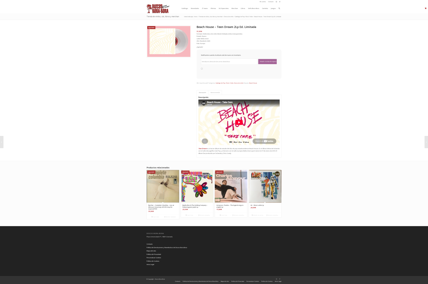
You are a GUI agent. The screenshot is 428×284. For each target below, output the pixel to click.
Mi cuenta (263, 1)
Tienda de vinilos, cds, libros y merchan (163, 16)
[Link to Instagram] (276, 1)
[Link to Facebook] (279, 1)
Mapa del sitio (151, 251)
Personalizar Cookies (154, 258)
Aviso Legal (150, 264)
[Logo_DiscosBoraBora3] (158, 8)
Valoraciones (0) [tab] (215, 92)
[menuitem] (263, 1)
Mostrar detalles (170, 217)
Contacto (271, 1)
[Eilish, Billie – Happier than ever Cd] (1, 142)
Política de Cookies (153, 261)
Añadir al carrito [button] (258, 215)
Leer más (156, 217)
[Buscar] (279, 8)
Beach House (253, 83)
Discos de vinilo (238, 83)
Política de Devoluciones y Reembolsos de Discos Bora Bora (167, 247)
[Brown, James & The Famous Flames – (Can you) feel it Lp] (426, 142)
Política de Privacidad (154, 254)
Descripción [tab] (202, 92)
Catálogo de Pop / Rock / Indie (224, 83)
